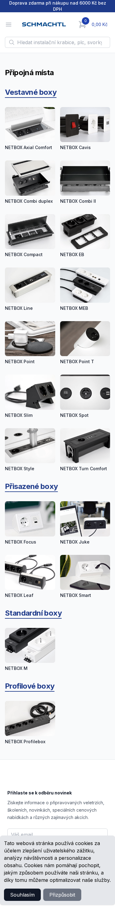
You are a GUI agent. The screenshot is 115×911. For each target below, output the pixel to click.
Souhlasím (22, 895)
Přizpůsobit (62, 895)
